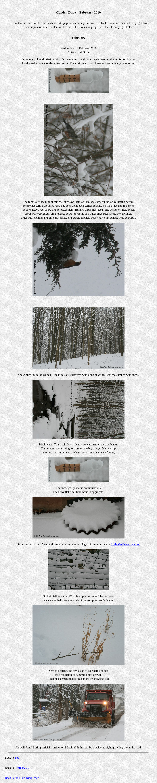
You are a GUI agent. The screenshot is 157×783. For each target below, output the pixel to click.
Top (17, 757)
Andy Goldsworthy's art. (125, 544)
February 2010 (23, 767)
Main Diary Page (29, 777)
